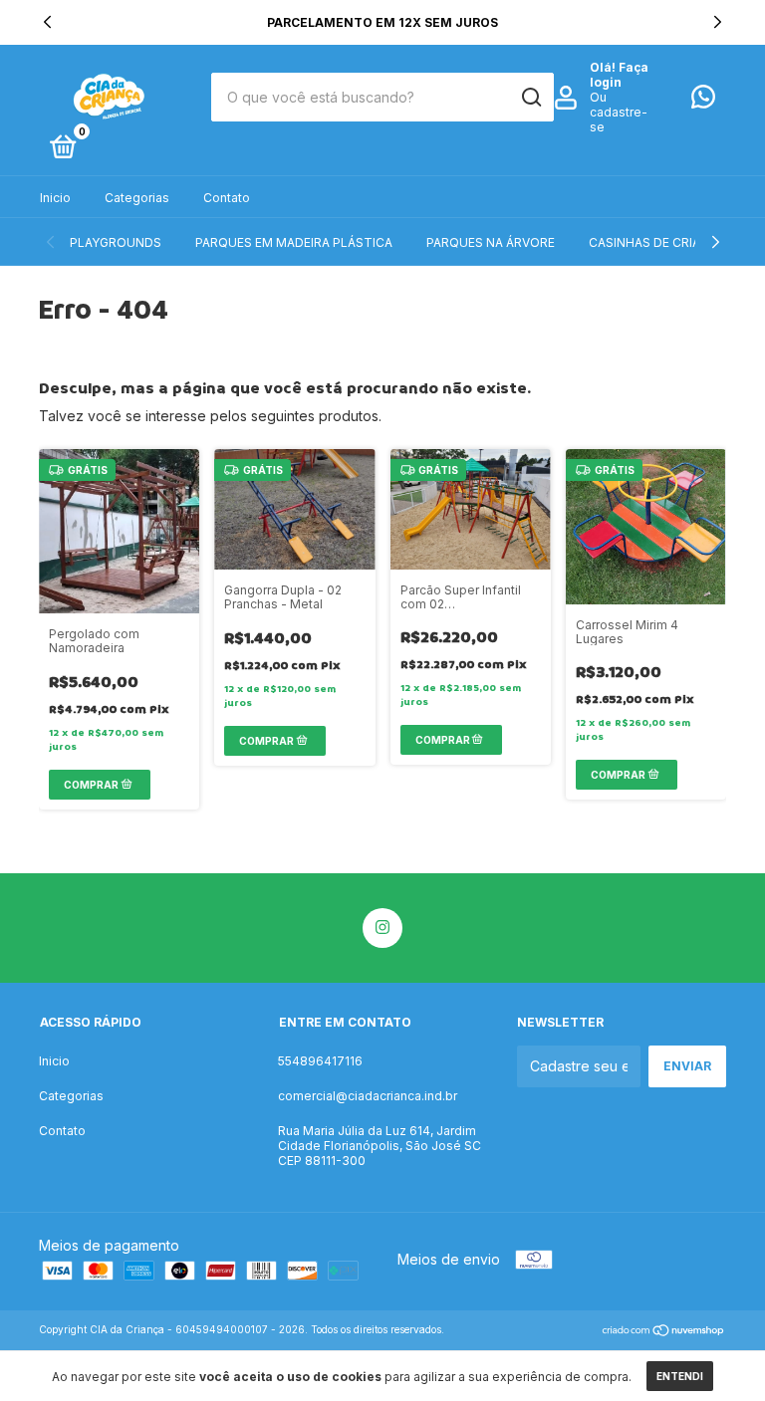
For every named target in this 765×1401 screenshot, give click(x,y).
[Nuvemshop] (664, 1331)
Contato (226, 197)
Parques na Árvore (490, 242)
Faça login (619, 75)
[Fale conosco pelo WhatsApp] (703, 101)
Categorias (137, 197)
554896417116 (320, 1060)
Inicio (55, 197)
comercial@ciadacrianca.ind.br (367, 1095)
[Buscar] (530, 98)
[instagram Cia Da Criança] (382, 928)
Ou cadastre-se (618, 112)
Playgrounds (115, 242)
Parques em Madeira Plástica (293, 242)
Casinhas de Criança (657, 242)
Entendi (679, 1376)
